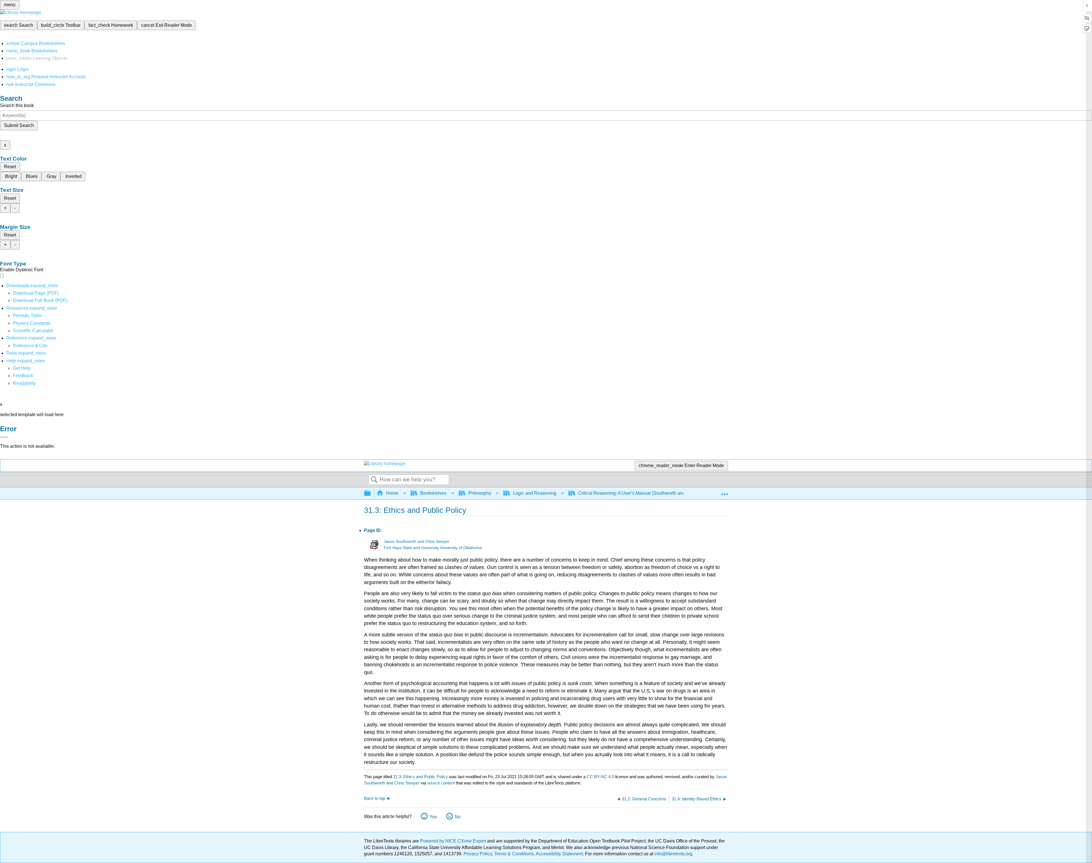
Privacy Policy (478, 853)
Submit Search (19, 125)
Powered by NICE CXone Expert (453, 841)
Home (392, 493)
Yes (433, 816)
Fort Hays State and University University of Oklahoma (433, 548)
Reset (10, 166)
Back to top (374, 798)
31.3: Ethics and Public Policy (420, 776)
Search (374, 480)
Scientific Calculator (33, 330)
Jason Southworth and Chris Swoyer (416, 541)
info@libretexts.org (672, 853)
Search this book (17, 105)
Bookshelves (433, 493)
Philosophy (479, 493)
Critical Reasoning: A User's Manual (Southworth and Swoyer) (640, 493)
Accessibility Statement (559, 853)
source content (441, 782)
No (458, 816)
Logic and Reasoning (534, 493)
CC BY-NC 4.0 (600, 776)
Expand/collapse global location (724, 491)
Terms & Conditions (514, 853)
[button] (23, 375)
